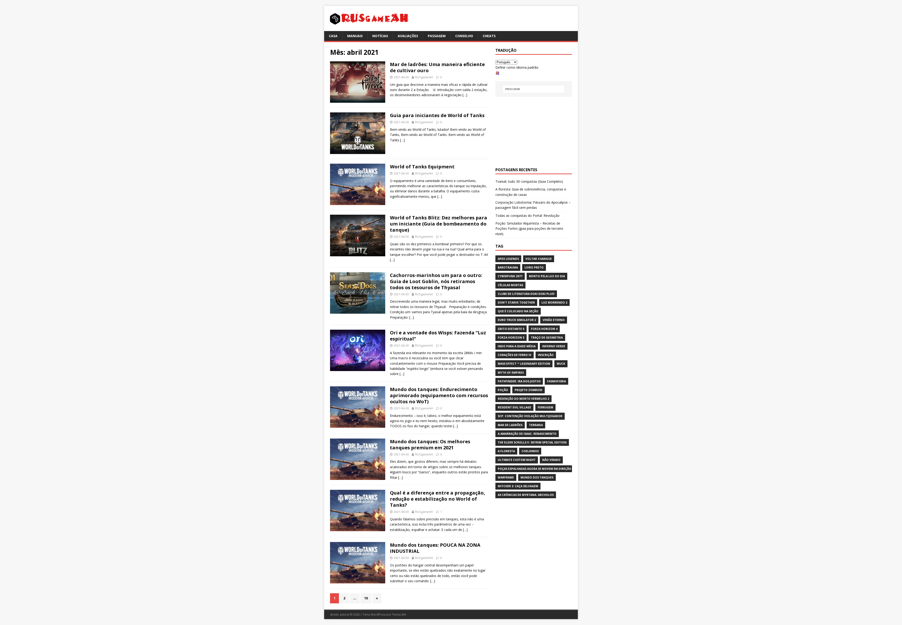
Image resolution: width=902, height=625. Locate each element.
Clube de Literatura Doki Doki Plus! (526, 294)
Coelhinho (530, 451)
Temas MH (399, 615)
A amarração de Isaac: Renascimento (527, 434)
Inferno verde (553, 346)
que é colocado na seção (518, 311)
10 (366, 598)
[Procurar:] (533, 89)
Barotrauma (508, 267)
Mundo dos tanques (537, 477)
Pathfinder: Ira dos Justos (519, 381)
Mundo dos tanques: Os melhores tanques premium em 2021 (430, 444)
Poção (503, 390)
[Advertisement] (533, 132)
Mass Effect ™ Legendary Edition (524, 364)
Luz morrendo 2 (554, 303)
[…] (465, 95)
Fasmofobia (556, 381)
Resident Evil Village (514, 407)
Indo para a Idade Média (517, 346)
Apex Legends (508, 259)
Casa (333, 36)
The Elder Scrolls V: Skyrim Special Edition (532, 442)
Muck (561, 364)
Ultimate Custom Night (517, 460)
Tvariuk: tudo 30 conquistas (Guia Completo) (529, 181)
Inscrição (546, 355)
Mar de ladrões (510, 425)
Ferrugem (545, 407)
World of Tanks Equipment (422, 166)
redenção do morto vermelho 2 (523, 399)
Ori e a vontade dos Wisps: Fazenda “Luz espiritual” (438, 335)
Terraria (536, 425)
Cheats (489, 36)
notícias (380, 36)
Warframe (506, 477)
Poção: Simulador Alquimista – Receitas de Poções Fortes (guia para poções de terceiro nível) (529, 228)
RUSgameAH (424, 77)
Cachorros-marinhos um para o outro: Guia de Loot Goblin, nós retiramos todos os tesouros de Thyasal (436, 281)
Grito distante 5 (511, 329)
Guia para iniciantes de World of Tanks (437, 115)
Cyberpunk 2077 (510, 276)
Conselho (464, 36)
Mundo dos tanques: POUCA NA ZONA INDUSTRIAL (435, 548)
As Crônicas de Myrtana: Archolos (526, 495)
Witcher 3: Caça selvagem (518, 486)
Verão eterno (554, 320)
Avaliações (408, 36)
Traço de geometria (547, 338)
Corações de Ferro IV (514, 355)
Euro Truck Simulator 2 (517, 320)
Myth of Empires (511, 373)
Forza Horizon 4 (544, 329)
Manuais (355, 36)
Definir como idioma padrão (516, 67)
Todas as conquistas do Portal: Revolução (527, 215)
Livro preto (534, 267)
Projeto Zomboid (528, 390)
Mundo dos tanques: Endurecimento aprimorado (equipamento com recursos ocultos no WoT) (439, 395)
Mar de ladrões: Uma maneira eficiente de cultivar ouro (437, 67)
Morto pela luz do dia (547, 276)
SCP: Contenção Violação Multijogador (530, 416)
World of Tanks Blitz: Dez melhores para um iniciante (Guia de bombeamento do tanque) (438, 223)
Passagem (437, 36)
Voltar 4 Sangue (538, 259)
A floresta (506, 451)
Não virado (551, 460)
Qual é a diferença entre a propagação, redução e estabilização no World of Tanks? (437, 499)
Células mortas (510, 285)
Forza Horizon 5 (511, 338)
